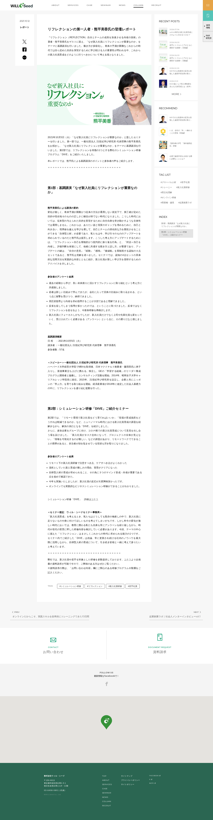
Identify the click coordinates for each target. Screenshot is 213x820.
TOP (104, 776)
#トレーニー (166, 187)
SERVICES (73, 5)
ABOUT (56, 5)
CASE (90, 5)
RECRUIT (156, 5)
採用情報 (208, 26)
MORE (175, 94)
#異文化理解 (166, 192)
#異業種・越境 (167, 202)
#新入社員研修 (115, 586)
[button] (106, 722)
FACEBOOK (154, 776)
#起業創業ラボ (185, 202)
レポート (24, 27)
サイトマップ (126, 776)
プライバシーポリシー (130, 780)
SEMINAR (106, 5)
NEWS (122, 5)
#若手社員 (132, 586)
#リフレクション (94, 586)
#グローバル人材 (168, 182)
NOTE (151, 783)
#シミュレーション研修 (70, 586)
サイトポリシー (127, 784)
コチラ (94, 499)
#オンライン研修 (168, 197)
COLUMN (138, 5)
